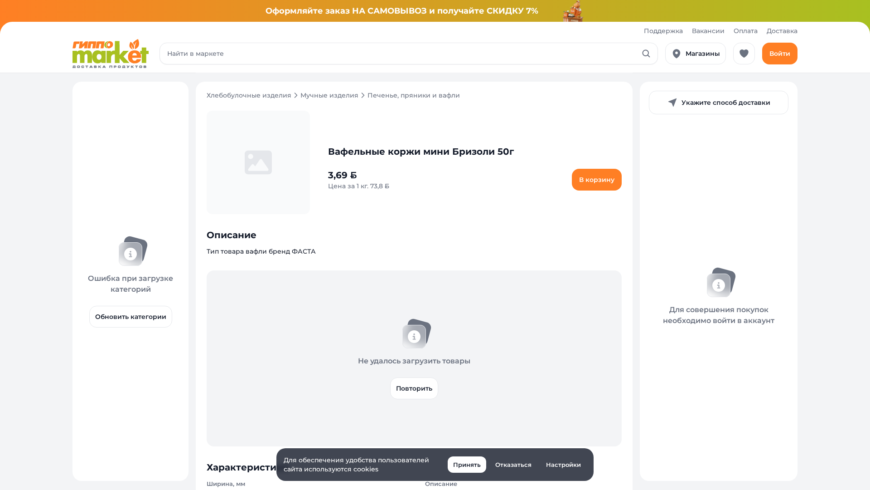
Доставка (782, 31)
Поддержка (663, 31)
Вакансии (708, 31)
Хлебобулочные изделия (249, 95)
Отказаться (513, 464)
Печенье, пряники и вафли (413, 95)
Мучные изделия (329, 95)
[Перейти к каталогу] (110, 53)
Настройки (563, 464)
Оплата (746, 31)
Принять (467, 464)
